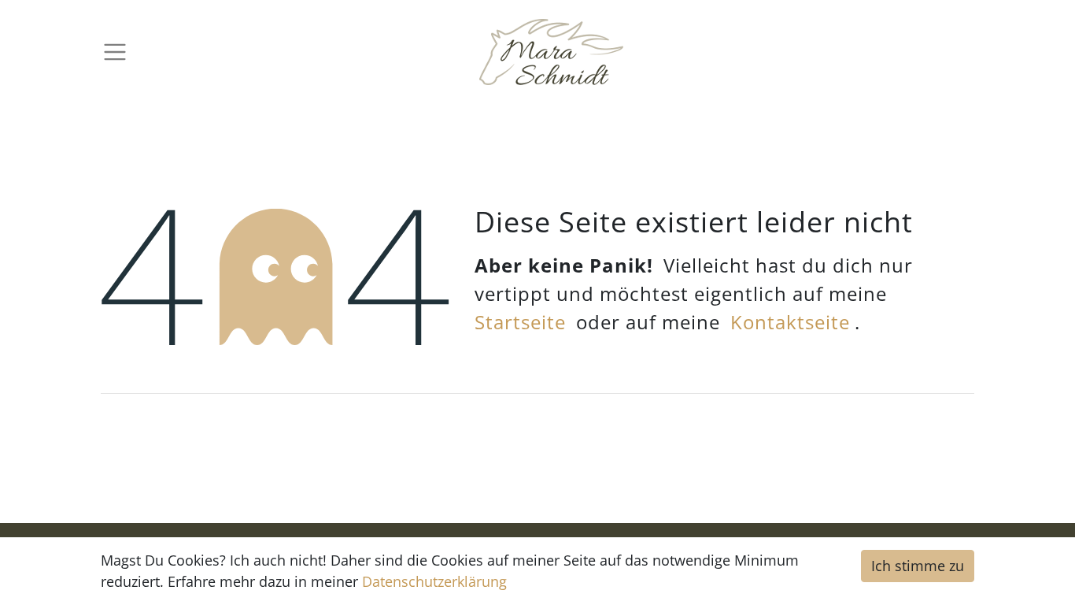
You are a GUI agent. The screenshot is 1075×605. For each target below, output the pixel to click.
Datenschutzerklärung (434, 581)
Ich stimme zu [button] (917, 565)
